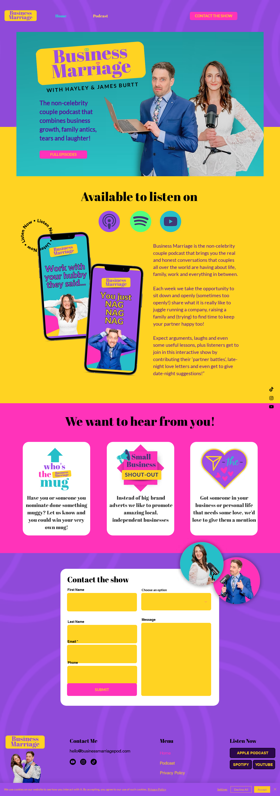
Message (149, 619)
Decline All (241, 789)
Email (71, 641)
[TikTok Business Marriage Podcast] (271, 389)
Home (165, 752)
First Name (75, 590)
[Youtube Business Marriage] (271, 406)
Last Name (76, 621)
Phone (73, 662)
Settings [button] (222, 789)
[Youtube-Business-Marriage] (73, 762)
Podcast (167, 763)
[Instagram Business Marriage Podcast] (271, 398)
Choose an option (154, 590)
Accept (262, 789)
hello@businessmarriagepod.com (100, 750)
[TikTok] (94, 762)
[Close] (275, 789)
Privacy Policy (157, 789)
